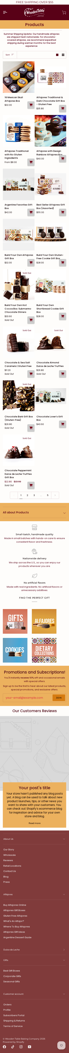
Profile (7, 1010)
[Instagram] (21, 1046)
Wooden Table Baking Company (22, 1038)
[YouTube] (29, 1046)
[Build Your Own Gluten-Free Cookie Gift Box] (50, 234)
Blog (5, 876)
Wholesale (9, 855)
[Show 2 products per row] (63, 54)
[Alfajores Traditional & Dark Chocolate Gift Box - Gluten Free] (50, 77)
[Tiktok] (12, 1046)
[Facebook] (4, 1046)
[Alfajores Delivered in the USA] (44, 621)
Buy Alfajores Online (14, 905)
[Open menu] (8, 12)
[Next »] (55, 495)
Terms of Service (13, 1026)
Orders (7, 1004)
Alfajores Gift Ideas (14, 932)
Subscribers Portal (13, 1015)
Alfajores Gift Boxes (14, 910)
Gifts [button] (5, 960)
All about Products (16, 512)
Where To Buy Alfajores (16, 926)
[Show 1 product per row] (57, 54)
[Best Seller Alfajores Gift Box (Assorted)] (50, 184)
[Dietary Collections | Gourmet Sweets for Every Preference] (44, 650)
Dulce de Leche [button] (11, 949)
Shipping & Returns (14, 1020)
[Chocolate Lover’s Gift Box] (50, 396)
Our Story (8, 849)
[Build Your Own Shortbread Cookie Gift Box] (50, 285)
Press (6, 882)
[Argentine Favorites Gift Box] (18, 184)
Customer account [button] (13, 994)
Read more (35, 823)
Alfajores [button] (8, 894)
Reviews (8, 860)
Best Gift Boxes (11, 970)
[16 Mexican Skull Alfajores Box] (18, 77)
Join (59, 697)
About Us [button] (8, 839)
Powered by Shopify (13, 1042)
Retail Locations (12, 866)
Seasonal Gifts (11, 981)
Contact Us (9, 871)
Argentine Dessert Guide (17, 937)
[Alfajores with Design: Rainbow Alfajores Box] (50, 131)
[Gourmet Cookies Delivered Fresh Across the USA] (15, 650)
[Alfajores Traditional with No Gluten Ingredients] (18, 131)
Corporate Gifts (12, 976)
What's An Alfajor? (13, 921)
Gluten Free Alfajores (15, 915)
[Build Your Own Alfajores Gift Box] (18, 234)
